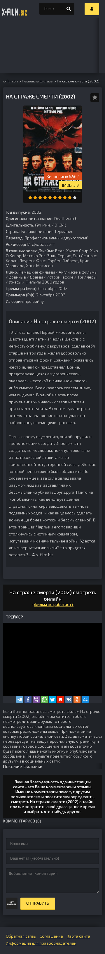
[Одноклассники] (77, 699)
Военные (17, 276)
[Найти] (68, 9)
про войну (34, 301)
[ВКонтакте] (68, 699)
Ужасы (15, 281)
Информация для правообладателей (41, 943)
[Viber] (36, 699)
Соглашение (51, 936)
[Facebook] (28, 699)
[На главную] (14, 9)
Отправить (37, 903)
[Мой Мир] (85, 699)
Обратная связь (21, 936)
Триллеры (87, 276)
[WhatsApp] (44, 699)
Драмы (36, 276)
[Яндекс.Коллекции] (60, 699)
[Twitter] (52, 699)
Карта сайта (78, 936)
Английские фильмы (78, 271)
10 (74, 197)
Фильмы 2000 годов (44, 281)
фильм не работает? (54, 604)
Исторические (60, 276)
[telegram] (19, 699)
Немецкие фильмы (37, 271)
